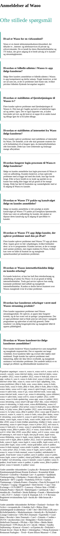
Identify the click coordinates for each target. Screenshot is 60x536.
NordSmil (16, 492)
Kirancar (16, 527)
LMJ (29, 510)
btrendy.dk (39, 512)
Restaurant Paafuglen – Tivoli (13, 532)
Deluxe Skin (40, 487)
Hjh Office (34, 522)
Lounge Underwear (8, 515)
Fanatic (41, 492)
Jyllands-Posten (20, 482)
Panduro (5, 485)
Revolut (10, 517)
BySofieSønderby (8, 512)
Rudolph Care (27, 474)
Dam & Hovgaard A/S (49, 482)
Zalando (41, 517)
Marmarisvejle (53, 492)
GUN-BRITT (17, 487)
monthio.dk (5, 492)
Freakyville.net (34, 477)
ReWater (31, 504)
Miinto (42, 525)
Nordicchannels (44, 520)
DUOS (3, 520)
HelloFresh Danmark (9, 522)
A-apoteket (40, 474)
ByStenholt (51, 512)
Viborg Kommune (50, 530)
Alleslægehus (34, 530)
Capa (47, 485)
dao (52, 490)
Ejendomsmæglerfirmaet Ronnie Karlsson (18, 472)
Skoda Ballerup (29, 492)
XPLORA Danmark (28, 515)
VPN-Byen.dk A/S (21, 525)
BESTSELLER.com (48, 510)
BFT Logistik (17, 480)
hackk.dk (33, 497)
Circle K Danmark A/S (32, 495)
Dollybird (49, 527)
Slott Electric (37, 485)
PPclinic (24, 522)
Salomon (4, 500)
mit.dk (34, 525)
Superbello (44, 515)
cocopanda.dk (14, 507)
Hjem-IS (19, 490)
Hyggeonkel (24, 485)
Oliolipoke (21, 477)
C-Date (53, 532)
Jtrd (35, 510)
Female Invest (6, 530)
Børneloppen (31, 490)
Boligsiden (31, 520)
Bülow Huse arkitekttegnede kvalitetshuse (24, 508)
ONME (51, 487)
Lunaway (29, 487)
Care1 (33, 517)
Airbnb (17, 495)
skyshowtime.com (16, 520)
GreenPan (14, 474)
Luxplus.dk (33, 469)
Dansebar (33, 482)
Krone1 (25, 527)
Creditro (51, 517)
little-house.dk (45, 497)
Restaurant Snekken (48, 469)
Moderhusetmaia (25, 512)
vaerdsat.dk (44, 490)
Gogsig (14, 485)
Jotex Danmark (22, 517)
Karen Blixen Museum (38, 532)
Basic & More (20, 530)
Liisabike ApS (28, 507)
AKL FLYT (6, 495)
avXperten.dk (37, 527)
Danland (41, 504)
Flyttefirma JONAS (33, 480)
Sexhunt (50, 504)
